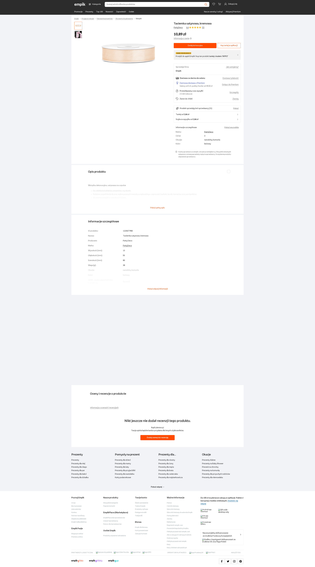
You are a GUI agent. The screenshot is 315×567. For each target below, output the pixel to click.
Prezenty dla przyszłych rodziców (216, 474)
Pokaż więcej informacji (158, 289)
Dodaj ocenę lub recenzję (157, 437)
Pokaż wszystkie (231, 127)
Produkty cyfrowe (141, 509)
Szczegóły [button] (234, 92)
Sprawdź (126, 281)
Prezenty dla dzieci (123, 460)
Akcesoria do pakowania (124, 19)
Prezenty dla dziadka (79, 477)
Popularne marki (109, 506)
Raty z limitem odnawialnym (177, 548)
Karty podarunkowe (123, 477)
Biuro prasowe (76, 506)
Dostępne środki (141, 512)
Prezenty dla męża (166, 467)
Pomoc (169, 503)
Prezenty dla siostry (166, 460)
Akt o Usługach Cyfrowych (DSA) (179, 535)
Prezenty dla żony (165, 464)
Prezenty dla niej (78, 464)
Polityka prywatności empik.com (178, 531)
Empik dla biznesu (141, 527)
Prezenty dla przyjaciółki (125, 470)
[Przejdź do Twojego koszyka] (220, 4)
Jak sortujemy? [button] (232, 67)
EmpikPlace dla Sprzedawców (114, 518)
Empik (76, 19)
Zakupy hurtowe (141, 534)
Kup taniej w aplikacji (229, 45)
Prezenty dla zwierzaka (168, 474)
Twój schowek (140, 506)
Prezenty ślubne (208, 460)
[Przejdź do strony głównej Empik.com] (80, 4)
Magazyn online (77, 534)
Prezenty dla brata (165, 470)
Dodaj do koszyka (195, 45)
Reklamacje (171, 522)
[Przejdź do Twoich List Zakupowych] (213, 4)
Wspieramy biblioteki (78, 519)
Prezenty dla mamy (123, 464)
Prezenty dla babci (79, 474)
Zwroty (169, 519)
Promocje (78, 12)
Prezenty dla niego (79, 467)
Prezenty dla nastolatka (124, 474)
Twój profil (138, 516)
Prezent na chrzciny (210, 467)
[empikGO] (113, 561)
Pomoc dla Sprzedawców (112, 524)
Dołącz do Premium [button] (230, 85)
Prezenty (89, 12)
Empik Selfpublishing (78, 522)
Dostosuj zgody (172, 538)
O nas (73, 503)
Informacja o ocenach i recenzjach (104, 408)
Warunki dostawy (173, 509)
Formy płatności (172, 516)
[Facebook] (221, 561)
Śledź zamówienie (141, 503)
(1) (203, 27)
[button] (128, 55)
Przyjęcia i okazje (88, 19)
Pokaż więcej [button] (156, 487)
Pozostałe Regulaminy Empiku (178, 528)
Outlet (131, 12)
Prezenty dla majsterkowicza (170, 477)
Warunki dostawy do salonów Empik (179, 512)
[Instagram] (234, 561)
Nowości (109, 12)
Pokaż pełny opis (157, 208)
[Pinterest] (240, 561)
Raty (168, 544)
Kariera (74, 512)
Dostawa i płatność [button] (231, 78)
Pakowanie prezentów (105, 19)
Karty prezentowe (141, 530)
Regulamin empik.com (175, 525)
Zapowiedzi (121, 12)
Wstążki (139, 19)
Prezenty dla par (78, 470)
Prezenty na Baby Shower (212, 464)
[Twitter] (228, 561)
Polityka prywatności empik (176, 541)
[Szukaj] (205, 4)
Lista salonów (76, 509)
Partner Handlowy (78, 516)
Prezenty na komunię (211, 470)
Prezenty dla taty (122, 467)
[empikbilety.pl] (95, 561)
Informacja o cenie (181, 38)
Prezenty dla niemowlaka (212, 477)
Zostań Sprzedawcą (110, 521)
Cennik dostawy (173, 506)
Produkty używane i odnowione (114, 536)
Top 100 (99, 12)
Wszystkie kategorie (110, 503)
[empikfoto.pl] (77, 561)
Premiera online (77, 537)
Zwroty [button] (236, 99)
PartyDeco (178, 28)
